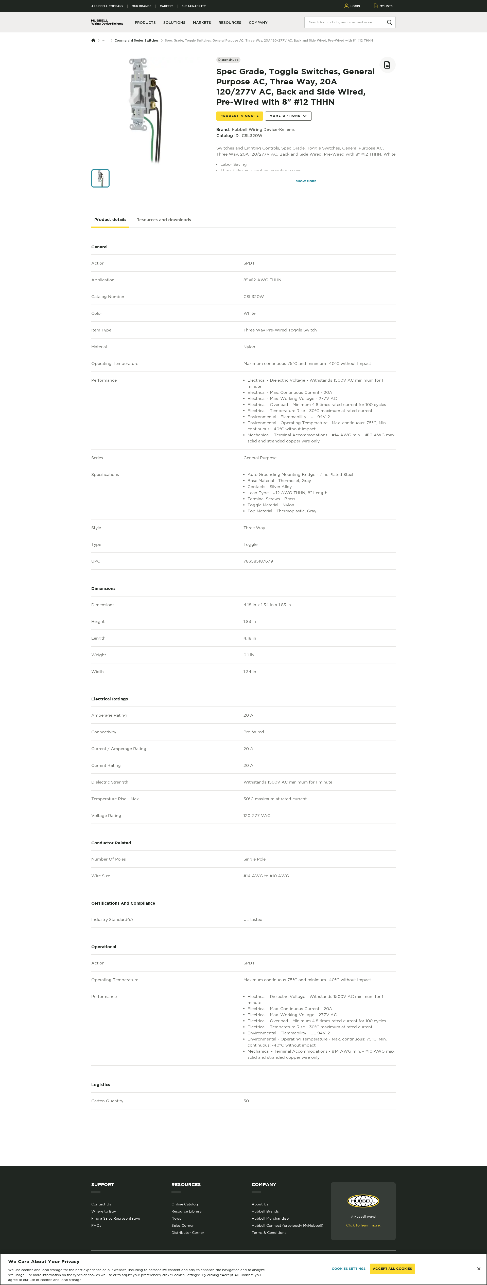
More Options (285, 116)
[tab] (110, 220)
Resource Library (186, 1211)
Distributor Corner (187, 1233)
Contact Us (101, 1204)
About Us (260, 1204)
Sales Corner (182, 1225)
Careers (166, 6)
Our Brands (141, 6)
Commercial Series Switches (137, 40)
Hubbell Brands (265, 1211)
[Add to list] (387, 65)
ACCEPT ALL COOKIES (392, 1269)
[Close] (478, 1268)
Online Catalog (184, 1204)
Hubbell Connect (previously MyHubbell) (287, 1225)
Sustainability (194, 6)
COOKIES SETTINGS (349, 1269)
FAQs (96, 1225)
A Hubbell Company (107, 6)
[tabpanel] (243, 697)
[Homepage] (94, 41)
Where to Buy (103, 1211)
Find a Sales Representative (115, 1218)
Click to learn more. (363, 1225)
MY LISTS (386, 6)
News (176, 1218)
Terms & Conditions (269, 1233)
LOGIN (355, 6)
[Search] (390, 22)
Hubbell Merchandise (270, 1218)
